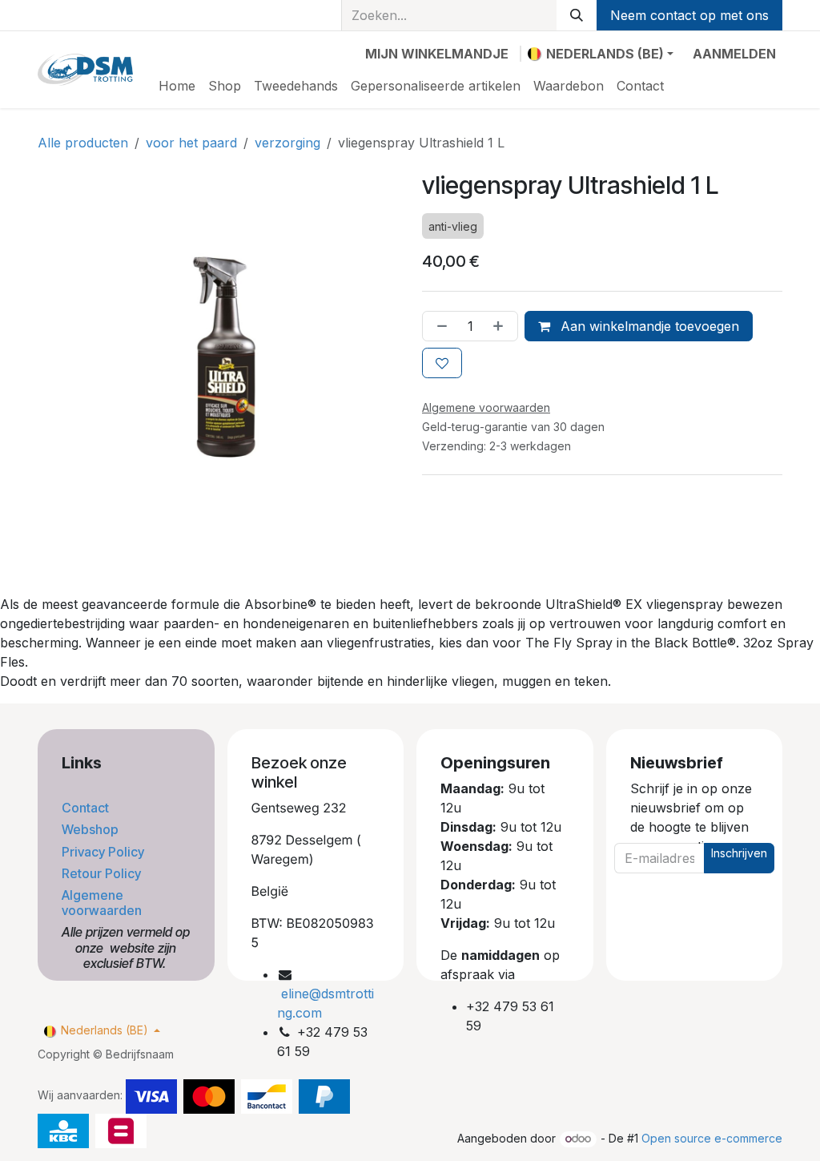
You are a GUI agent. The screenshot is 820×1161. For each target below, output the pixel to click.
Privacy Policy (104, 852)
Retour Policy (103, 873)
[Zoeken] (577, 15)
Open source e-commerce (711, 1138)
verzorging (287, 143)
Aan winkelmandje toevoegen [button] (648, 326)
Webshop (92, 829)
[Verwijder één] (439, 326)
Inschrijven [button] (739, 853)
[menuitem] (177, 86)
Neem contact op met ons (689, 15)
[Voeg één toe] (501, 326)
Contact (87, 808)
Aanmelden (734, 54)
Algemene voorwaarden (103, 902)
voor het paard (191, 143)
